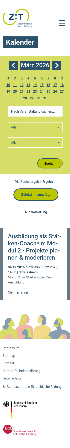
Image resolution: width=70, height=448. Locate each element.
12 (22, 85)
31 (45, 98)
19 (8, 91)
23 (35, 91)
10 (8, 85)
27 (62, 91)
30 (38, 98)
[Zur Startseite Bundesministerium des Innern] (28, 409)
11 (15, 85)
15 (42, 85)
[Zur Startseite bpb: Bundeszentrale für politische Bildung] (19, 430)
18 (62, 85)
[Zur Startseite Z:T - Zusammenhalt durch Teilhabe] (17, 18)
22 (29, 91)
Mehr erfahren (18, 292)
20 (15, 91)
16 (48, 85)
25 (48, 91)
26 (55, 91)
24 (42, 91)
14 (35, 85)
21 (22, 91)
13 (29, 85)
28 (25, 98)
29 (32, 98)
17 (55, 85)
